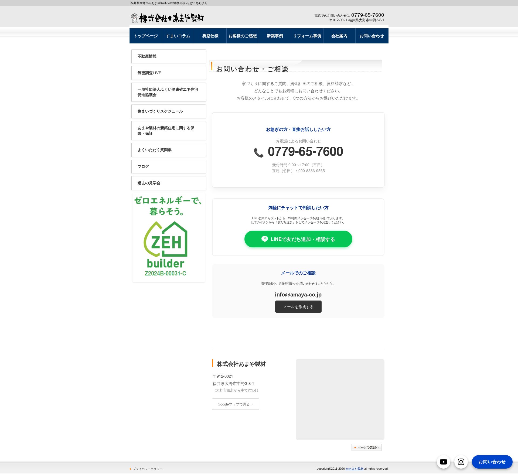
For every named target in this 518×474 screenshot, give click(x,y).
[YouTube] (443, 462)
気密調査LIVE (149, 73)
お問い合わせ (492, 461)
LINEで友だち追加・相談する (303, 239)
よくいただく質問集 (155, 150)
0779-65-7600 (298, 151)
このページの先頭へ (367, 447)
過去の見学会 (149, 183)
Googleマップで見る (236, 404)
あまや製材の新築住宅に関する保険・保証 (166, 130)
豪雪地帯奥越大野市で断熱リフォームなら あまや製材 (169, 18)
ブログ (143, 166)
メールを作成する (298, 306)
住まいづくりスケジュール (160, 111)
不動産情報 (147, 56)
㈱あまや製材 (354, 468)
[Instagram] (461, 462)
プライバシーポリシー (147, 468)
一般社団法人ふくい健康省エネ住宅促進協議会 (168, 92)
